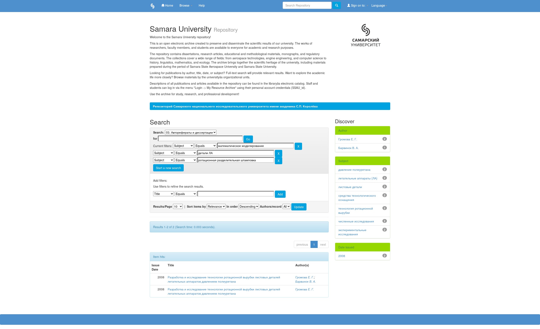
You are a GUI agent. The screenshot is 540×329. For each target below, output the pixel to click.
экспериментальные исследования (352, 232)
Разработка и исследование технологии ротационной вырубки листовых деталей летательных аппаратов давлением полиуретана (224, 279)
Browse (185, 5)
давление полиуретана (354, 169)
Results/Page (162, 206)
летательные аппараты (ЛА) (357, 178)
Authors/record (271, 206)
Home (168, 5)
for (155, 138)
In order (232, 206)
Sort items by (196, 206)
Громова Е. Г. (304, 277)
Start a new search (168, 168)
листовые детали (350, 187)
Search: (158, 132)
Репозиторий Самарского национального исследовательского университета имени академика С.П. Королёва (235, 106)
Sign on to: (358, 5)
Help (202, 5)
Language (378, 5)
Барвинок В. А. (305, 281)
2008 (341, 256)
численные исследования (356, 221)
